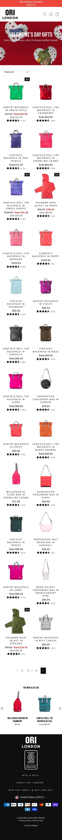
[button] (2, 708)
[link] (17, 708)
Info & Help (30, 775)
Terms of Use (37, 820)
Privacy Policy (25, 820)
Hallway (34, 825)
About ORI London (30, 782)
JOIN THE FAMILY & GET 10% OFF (30, 790)
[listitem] (31, 40)
